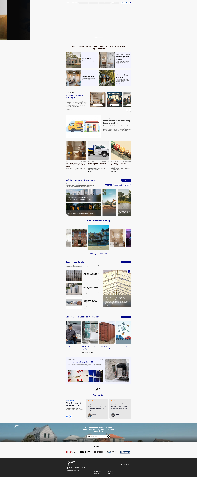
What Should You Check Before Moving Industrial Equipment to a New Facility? (89, 348)
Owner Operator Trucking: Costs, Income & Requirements (73, 347)
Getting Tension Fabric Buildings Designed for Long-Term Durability (115, 298)
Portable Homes (85, 72)
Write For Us (110, 471)
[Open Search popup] (130, 3)
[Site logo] (71, 3)
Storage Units (86, 298)
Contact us (110, 469)
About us (109, 466)
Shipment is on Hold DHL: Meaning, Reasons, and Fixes (117, 122)
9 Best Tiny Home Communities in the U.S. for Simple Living (123, 75)
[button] (94, 37)
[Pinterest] (126, 464)
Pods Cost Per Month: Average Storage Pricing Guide (90, 288)
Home (109, 464)
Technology (96, 473)
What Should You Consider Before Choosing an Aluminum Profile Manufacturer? (91, 274)
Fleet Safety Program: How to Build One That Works (123, 347)
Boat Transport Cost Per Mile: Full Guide (83, 16)
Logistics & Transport (104, 2)
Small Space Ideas (85, 55)
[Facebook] (121, 464)
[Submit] (108, 436)
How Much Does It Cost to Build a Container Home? (80, 197)
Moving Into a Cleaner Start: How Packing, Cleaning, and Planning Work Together (75, 165)
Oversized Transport (72, 11)
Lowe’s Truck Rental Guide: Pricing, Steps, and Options (97, 164)
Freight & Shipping (106, 118)
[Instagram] (124, 464)
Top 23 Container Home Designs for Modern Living (81, 212)
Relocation (114, 2)
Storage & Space (86, 271)
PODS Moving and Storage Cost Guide (80, 362)
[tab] (108, 185)
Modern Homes (93, 2)
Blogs (109, 467)
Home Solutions (82, 2)
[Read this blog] (73, 60)
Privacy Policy (110, 473)
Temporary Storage (87, 285)
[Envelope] (128, 464)
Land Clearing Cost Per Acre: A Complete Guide (109, 212)
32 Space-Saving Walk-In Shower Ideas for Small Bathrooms (122, 58)
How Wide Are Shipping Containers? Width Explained (106, 347)
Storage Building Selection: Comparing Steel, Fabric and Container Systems (90, 302)
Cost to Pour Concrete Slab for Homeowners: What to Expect (124, 212)
